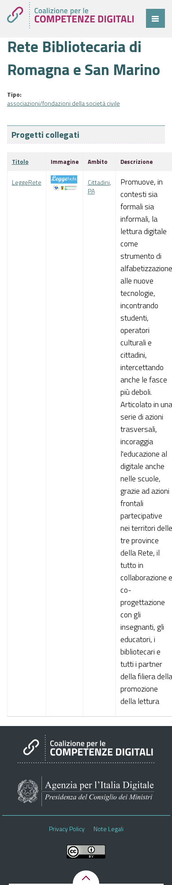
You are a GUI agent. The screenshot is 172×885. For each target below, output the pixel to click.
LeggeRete (26, 182)
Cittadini (99, 182)
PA (91, 191)
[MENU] (155, 18)
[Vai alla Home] (70, 15)
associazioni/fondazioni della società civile (63, 103)
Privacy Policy (67, 828)
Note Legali (108, 828)
